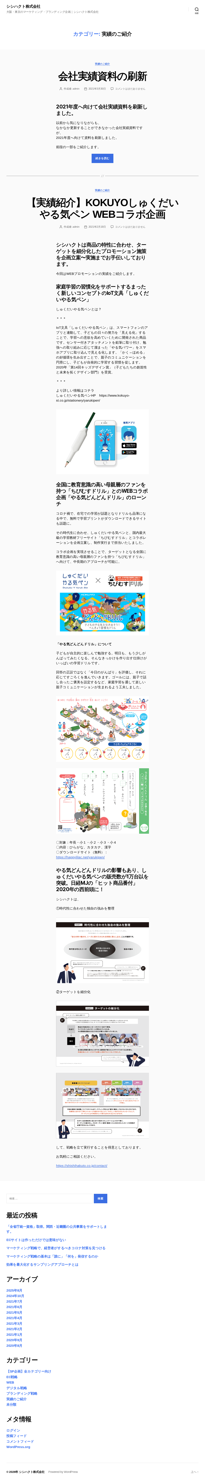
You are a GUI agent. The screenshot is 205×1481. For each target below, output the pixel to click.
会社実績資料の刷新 (102, 76)
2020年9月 (14, 1340)
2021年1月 (14, 1334)
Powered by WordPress (63, 1471)
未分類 (11, 1404)
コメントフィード (20, 1441)
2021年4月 (14, 1318)
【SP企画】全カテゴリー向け (28, 1371)
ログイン (13, 1430)
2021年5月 (14, 1312)
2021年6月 (14, 1307)
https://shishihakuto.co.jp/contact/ (81, 1165)
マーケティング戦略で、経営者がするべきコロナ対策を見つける (56, 1248)
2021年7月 (14, 1301)
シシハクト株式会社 (23, 6)
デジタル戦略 (16, 1388)
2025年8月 (14, 1290)
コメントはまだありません (130, 88)
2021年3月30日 (97, 88)
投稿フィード (16, 1436)
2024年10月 (15, 1296)
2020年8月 (14, 1345)
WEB (10, 1382)
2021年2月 (14, 1329)
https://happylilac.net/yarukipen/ (80, 857)
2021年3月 (14, 1323)
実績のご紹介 (102, 63)
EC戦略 (12, 1377)
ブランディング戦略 (21, 1393)
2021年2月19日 (97, 226)
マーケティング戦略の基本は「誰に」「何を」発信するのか (52, 1256)
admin (76, 88)
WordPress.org (18, 1447)
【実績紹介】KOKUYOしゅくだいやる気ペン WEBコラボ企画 (102, 208)
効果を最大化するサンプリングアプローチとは (42, 1264)
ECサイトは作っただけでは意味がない (36, 1240)
